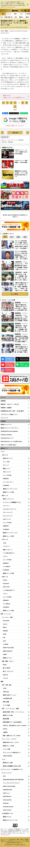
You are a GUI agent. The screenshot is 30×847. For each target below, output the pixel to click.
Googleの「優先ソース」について (14, 125)
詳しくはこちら (11, 7)
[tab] (3, 13)
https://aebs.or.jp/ (5, 834)
